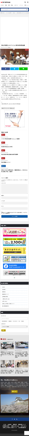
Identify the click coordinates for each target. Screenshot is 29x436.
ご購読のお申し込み (6, 298)
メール (3, 200)
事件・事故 (10, 5)
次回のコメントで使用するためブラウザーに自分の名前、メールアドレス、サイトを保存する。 (14, 213)
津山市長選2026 (4, 321)
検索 (3, 330)
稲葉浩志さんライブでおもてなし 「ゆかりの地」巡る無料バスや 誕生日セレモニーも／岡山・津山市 (7, 354)
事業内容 (3, 291)
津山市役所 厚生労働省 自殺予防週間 (9, 154)
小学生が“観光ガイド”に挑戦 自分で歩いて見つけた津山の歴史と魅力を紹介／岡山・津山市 (7, 371)
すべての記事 (8, 12)
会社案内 (3, 289)
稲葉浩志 (10, 321)
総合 (14, 12)
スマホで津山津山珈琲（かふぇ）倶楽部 (10, 138)
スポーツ (16, 5)
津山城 (22, 321)
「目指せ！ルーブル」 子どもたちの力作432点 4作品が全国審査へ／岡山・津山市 (21, 371)
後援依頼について (5, 294)
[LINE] (23, 68)
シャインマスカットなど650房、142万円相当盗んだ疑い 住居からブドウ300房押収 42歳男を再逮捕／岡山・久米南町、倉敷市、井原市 (21, 354)
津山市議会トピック (5, 162)
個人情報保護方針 (5, 306)
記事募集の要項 (5, 296)
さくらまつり (15, 321)
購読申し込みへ (14, 391)
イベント (21, 5)
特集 (6, 5)
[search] (27, 9)
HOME (2, 5)
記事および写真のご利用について (8, 303)
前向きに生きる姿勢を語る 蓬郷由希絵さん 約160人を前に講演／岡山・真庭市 (14, 170)
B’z (19, 321)
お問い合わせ (4, 301)
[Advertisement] (14, 24)
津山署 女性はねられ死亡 (7, 146)
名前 (2, 195)
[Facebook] (5, 68)
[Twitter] (14, 68)
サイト (2, 206)
